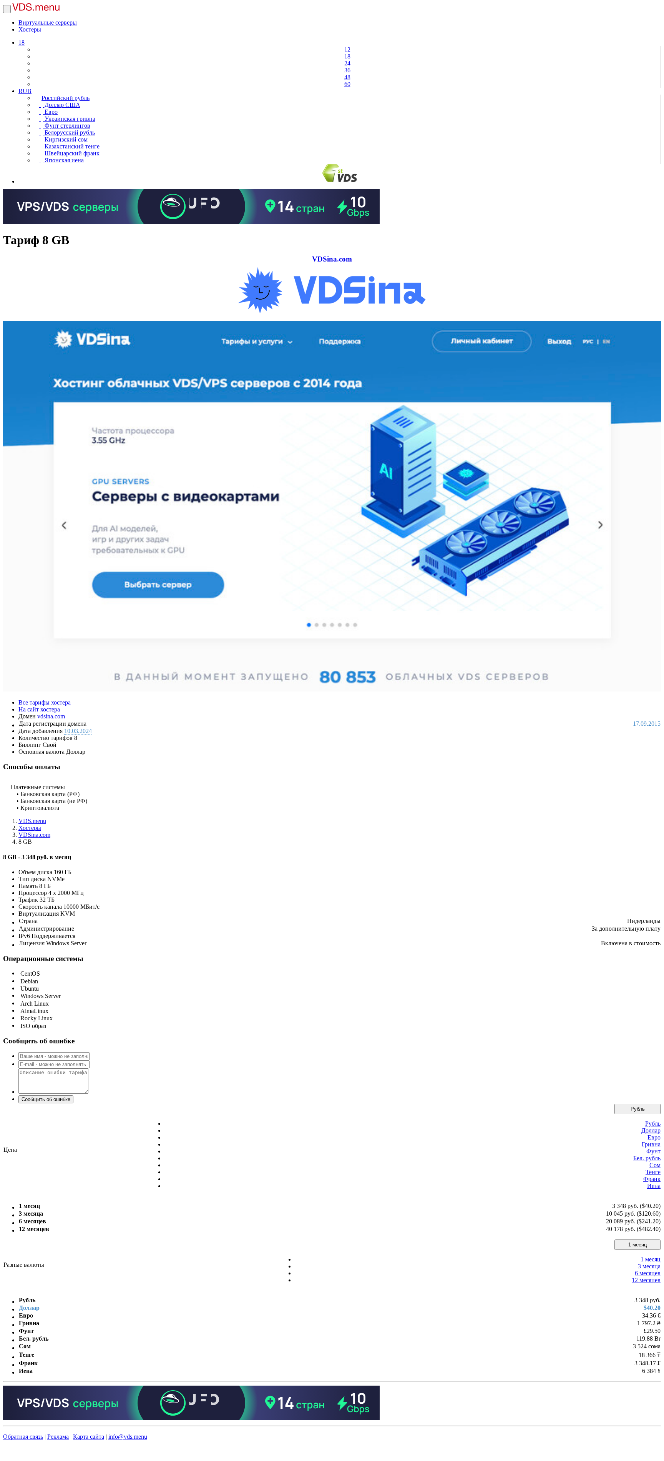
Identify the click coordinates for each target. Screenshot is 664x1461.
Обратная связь (23, 1436)
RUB (25, 91)
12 (347, 49)
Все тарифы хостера (44, 702)
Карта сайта (88, 1436)
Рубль (638, 1109)
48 (347, 77)
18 (21, 42)
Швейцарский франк (71, 153)
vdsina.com (51, 716)
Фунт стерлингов (66, 125)
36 (347, 70)
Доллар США (61, 105)
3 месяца (649, 1266)
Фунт (653, 1151)
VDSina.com (332, 259)
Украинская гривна (69, 118)
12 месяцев (646, 1280)
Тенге (653, 1172)
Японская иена (63, 160)
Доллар (651, 1130)
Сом (655, 1165)
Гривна (651, 1144)
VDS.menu (32, 821)
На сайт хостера (39, 709)
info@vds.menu (127, 1436)
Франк (652, 1179)
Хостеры (29, 29)
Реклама (58, 1436)
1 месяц (637, 1245)
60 (347, 84)
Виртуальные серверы (47, 22)
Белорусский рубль (69, 132)
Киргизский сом (65, 139)
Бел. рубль (647, 1158)
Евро (50, 111)
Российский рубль (66, 98)
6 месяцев (648, 1273)
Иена (654, 1186)
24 (347, 63)
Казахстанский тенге (71, 146)
